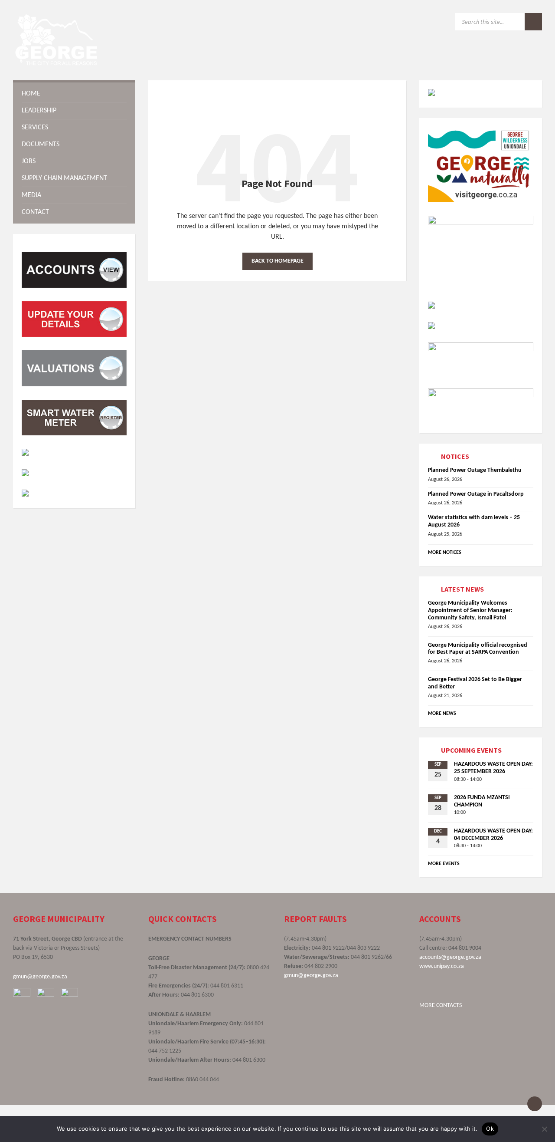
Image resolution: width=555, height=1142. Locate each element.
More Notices (444, 552)
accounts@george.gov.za (450, 957)
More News (442, 713)
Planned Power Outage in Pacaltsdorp (476, 494)
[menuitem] (74, 94)
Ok (490, 1128)
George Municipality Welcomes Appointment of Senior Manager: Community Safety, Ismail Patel (470, 610)
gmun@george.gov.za (40, 977)
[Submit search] (533, 21)
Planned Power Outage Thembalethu (475, 470)
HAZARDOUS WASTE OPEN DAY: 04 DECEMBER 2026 (493, 835)
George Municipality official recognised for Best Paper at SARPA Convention (477, 649)
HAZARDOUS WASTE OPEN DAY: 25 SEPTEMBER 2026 (493, 768)
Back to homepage (277, 261)
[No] (544, 1129)
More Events (444, 863)
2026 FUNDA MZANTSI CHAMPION (482, 801)
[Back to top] (534, 1103)
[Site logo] (56, 63)
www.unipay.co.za (441, 966)
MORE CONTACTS (440, 1005)
